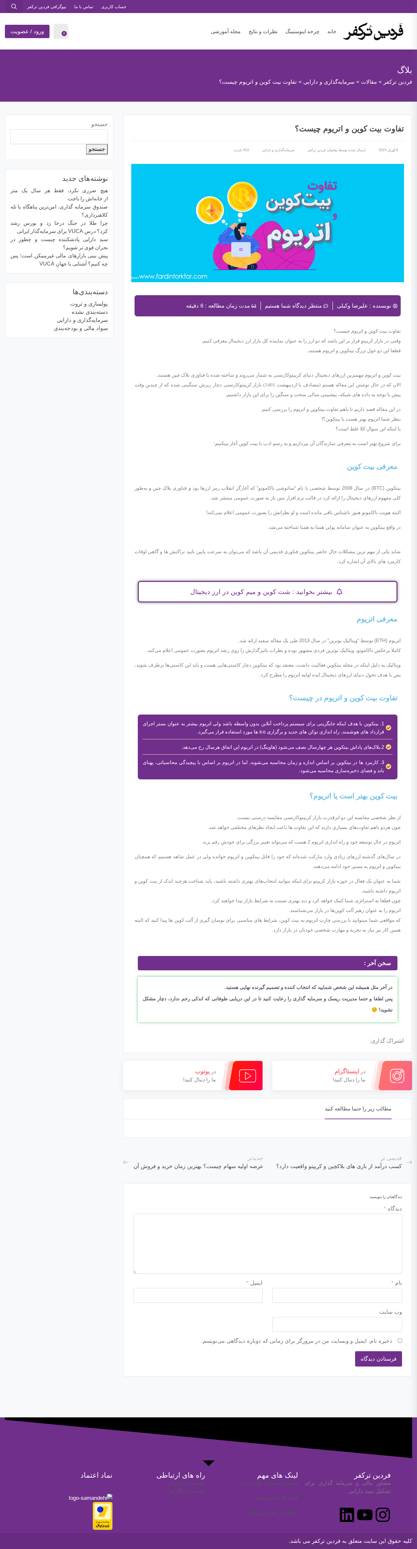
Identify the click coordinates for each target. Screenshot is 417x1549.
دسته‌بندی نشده (90, 312)
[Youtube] (365, 1515)
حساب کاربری (113, 6)
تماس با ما (83, 6)
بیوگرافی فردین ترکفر (46, 6)
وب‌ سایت (390, 1312)
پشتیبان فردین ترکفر (323, 150)
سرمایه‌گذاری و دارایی (278, 150)
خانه (332, 31)
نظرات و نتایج (263, 31)
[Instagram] (383, 1515)
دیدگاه (393, 1209)
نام (396, 1283)
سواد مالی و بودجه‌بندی (81, 328)
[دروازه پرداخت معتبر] (102, 1516)
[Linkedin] (347, 1515)
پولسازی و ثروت (89, 304)
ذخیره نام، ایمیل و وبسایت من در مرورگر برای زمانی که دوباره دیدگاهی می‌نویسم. (296, 1341)
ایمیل (254, 1283)
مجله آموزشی (226, 31)
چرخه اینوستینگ (302, 31)
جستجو (99, 124)
